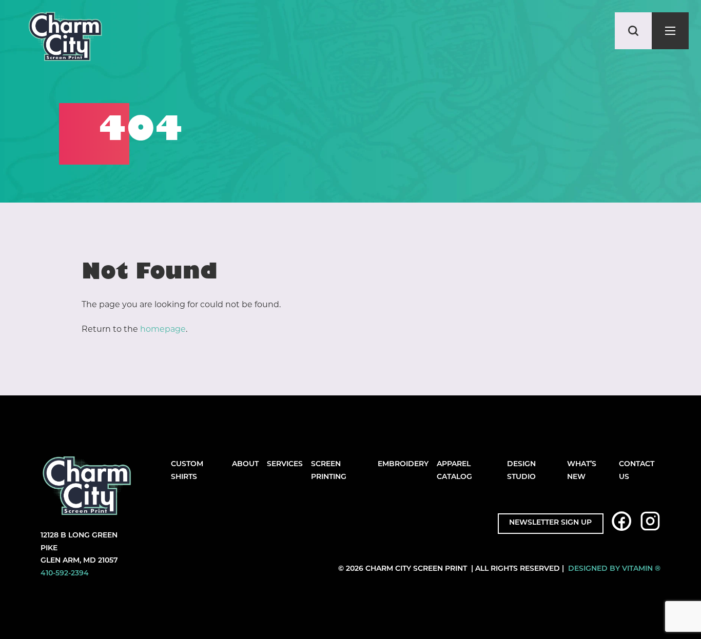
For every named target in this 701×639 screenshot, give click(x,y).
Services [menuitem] (285, 464)
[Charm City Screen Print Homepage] (65, 38)
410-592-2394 (65, 573)
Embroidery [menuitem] (403, 464)
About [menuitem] (245, 464)
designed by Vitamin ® (614, 569)
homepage (163, 329)
